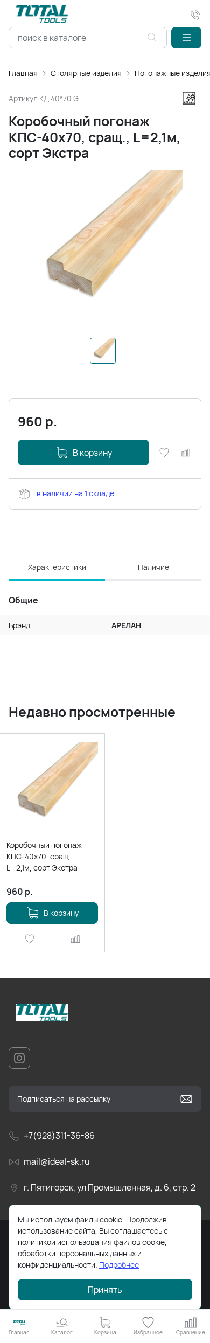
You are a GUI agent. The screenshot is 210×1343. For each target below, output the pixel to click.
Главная (23, 73)
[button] (186, 37)
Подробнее (119, 1265)
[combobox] (88, 37)
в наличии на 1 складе (75, 493)
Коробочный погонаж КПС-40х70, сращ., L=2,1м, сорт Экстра (44, 856)
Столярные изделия (86, 73)
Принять (105, 1290)
